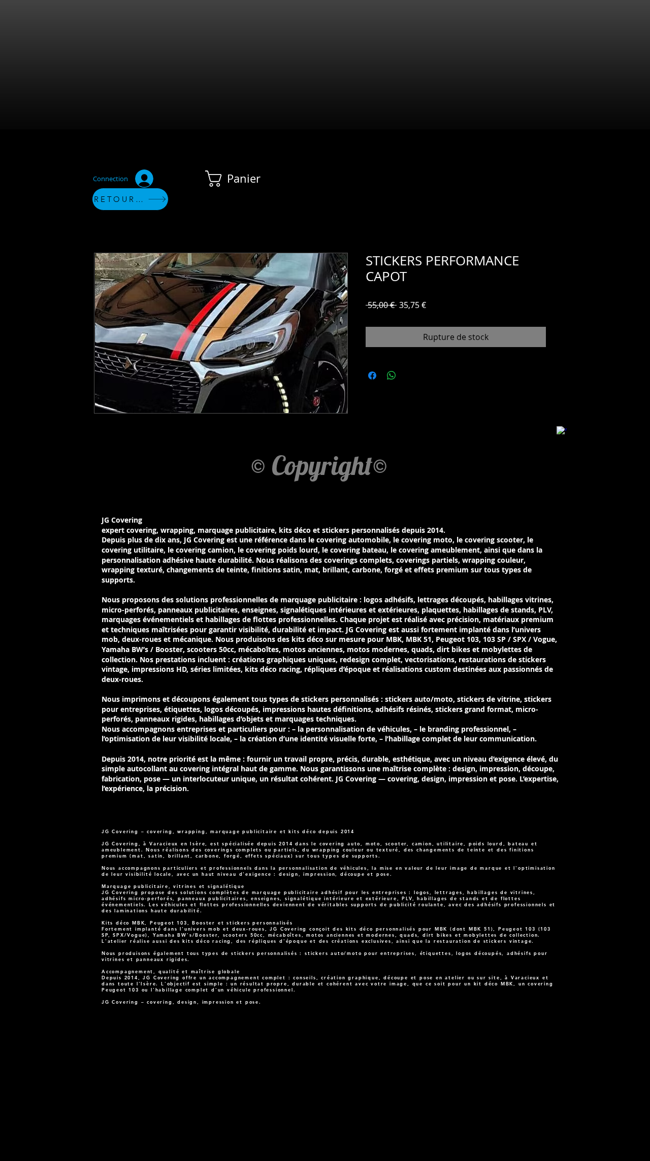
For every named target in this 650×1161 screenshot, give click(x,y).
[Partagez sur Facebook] (372, 375)
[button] (241, 178)
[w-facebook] (562, 431)
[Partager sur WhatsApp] (391, 375)
